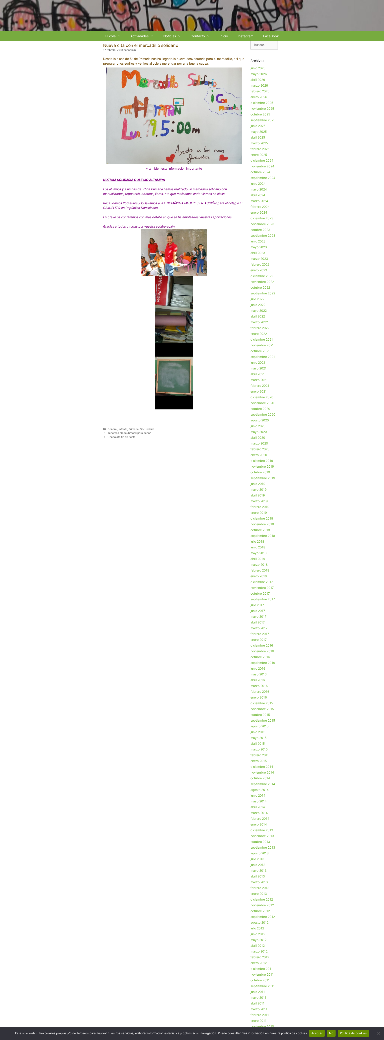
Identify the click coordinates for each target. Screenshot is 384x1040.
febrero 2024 (260, 206)
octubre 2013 (260, 842)
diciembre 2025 (261, 103)
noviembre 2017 (262, 587)
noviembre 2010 (262, 1026)
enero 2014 (258, 824)
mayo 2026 (258, 74)
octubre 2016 (260, 657)
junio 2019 (257, 484)
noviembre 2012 (262, 905)
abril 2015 (257, 743)
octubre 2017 (260, 593)
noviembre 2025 (262, 108)
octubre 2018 (260, 530)
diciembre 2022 (261, 276)
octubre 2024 (260, 172)
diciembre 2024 (261, 160)
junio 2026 (258, 68)
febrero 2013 (259, 888)
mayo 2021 (258, 368)
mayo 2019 (258, 489)
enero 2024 (258, 212)
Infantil (123, 429)
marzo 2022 (259, 322)
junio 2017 (257, 611)
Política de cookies (353, 1033)
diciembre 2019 (261, 460)
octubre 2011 (260, 980)
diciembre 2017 (261, 582)
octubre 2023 (260, 230)
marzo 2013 (259, 882)
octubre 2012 (260, 911)
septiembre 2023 (262, 235)
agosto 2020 (259, 420)
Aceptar (317, 1033)
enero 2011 (258, 1020)
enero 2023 (258, 270)
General (112, 429)
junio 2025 (258, 126)
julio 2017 (257, 605)
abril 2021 (257, 374)
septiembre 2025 (262, 120)
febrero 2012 (259, 957)
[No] (378, 1033)
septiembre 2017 (262, 599)
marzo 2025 (259, 143)
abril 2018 (257, 559)
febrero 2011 (259, 1015)
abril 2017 (257, 622)
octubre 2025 (260, 114)
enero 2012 (258, 963)
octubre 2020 (260, 409)
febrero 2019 (259, 507)
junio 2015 (257, 732)
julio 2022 (257, 299)
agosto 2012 (259, 922)
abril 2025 (257, 137)
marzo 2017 (259, 628)
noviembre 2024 (262, 166)
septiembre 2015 (262, 720)
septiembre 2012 (262, 917)
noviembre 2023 (262, 224)
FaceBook (271, 36)
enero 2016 (258, 697)
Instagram (245, 36)
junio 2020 (258, 426)
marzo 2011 (258, 1009)
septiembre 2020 (262, 414)
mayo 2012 (258, 940)
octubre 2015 (260, 714)
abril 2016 (257, 680)
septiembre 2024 (262, 178)
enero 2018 (258, 576)
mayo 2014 (258, 801)
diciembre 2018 (261, 518)
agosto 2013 (259, 853)
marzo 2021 (259, 380)
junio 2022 (257, 305)
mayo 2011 (258, 997)
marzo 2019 (259, 501)
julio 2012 (257, 928)
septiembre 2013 (262, 847)
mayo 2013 (258, 870)
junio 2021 (257, 362)
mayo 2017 (258, 616)
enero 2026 (258, 97)
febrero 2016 (259, 691)
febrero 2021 (259, 385)
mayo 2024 (258, 189)
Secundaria (147, 429)
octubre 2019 (260, 472)
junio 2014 (257, 795)
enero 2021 (258, 391)
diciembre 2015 (261, 703)
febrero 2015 (259, 755)
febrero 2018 (259, 570)
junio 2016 (257, 668)
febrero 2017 (259, 634)
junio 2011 (257, 992)
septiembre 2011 (262, 986)
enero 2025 (258, 155)
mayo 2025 (258, 131)
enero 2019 (258, 512)
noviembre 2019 (262, 466)
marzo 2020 (259, 443)
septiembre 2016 (262, 663)
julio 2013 (257, 859)
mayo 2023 (258, 247)
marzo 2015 (259, 749)
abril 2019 (257, 495)
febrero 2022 (259, 328)
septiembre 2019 (262, 478)
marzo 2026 (259, 85)
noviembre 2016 (262, 651)
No (331, 1033)
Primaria (133, 429)
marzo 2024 (259, 201)
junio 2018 (257, 547)
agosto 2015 (259, 726)
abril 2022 (257, 316)
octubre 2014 (260, 778)
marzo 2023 (259, 258)
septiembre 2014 (262, 784)
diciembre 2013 (261, 830)
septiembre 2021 (262, 357)
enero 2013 (258, 893)
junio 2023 (258, 241)
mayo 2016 (258, 674)
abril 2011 (257, 1003)
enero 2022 (258, 333)
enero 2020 (258, 455)
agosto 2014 (259, 790)
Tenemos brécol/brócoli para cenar (129, 433)
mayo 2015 (258, 738)
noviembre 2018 (262, 524)
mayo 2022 (258, 310)
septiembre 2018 (262, 536)
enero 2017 (258, 639)
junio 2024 (258, 183)
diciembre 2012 (261, 899)
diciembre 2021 (261, 339)
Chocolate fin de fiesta (122, 437)
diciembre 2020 (261, 397)
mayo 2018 (258, 553)
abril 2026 (257, 79)
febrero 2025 (260, 149)
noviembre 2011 (262, 974)
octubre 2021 (260, 351)
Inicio (224, 36)
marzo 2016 (259, 686)
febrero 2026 (260, 91)
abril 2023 (257, 253)
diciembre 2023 (261, 218)
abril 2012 (257, 945)
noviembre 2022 (262, 282)
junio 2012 (257, 934)
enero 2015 (258, 761)
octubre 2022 (260, 287)
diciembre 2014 (261, 766)
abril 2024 (257, 195)
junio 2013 (257, 865)
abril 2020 (257, 437)
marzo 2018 (259, 564)
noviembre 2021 (262, 345)
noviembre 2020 (262, 403)
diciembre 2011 (261, 969)
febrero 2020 (260, 449)
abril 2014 (257, 807)
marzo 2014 (259, 813)
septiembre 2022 (262, 293)
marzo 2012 (259, 951)
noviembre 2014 (262, 772)
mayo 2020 (258, 432)
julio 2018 (257, 541)
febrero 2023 (260, 264)
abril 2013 (257, 876)
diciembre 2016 (261, 645)
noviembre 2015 (262, 709)
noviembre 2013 (262, 836)
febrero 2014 (259, 818)
